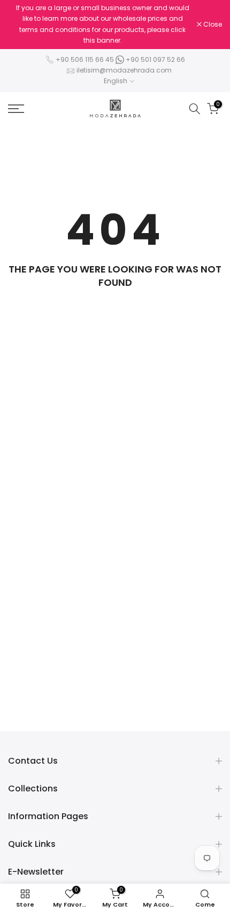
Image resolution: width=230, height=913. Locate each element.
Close (212, 24)
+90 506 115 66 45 (85, 59)
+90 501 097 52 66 (154, 59)
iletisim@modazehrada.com (124, 70)
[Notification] (102, 24)
